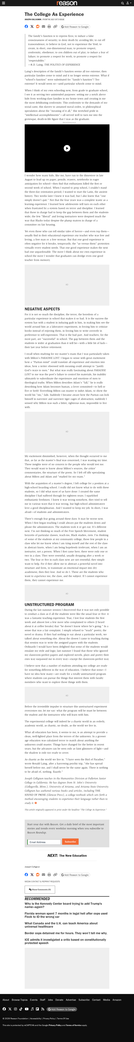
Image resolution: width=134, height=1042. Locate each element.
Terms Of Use (63, 1018)
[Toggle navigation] (3, 3)
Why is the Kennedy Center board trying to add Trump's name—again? (63, 905)
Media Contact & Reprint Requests (42, 881)
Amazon (117, 999)
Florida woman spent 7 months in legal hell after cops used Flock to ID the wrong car (66, 915)
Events (33, 999)
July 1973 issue (57, 19)
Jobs (50, 999)
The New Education (67, 855)
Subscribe (70, 841)
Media (106, 999)
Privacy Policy (49, 1018)
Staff (42, 999)
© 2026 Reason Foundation (15, 1018)
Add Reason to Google (76, 26)
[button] (128, 3)
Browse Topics (19, 999)
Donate (59, 999)
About (6, 999)
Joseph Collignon (33, 19)
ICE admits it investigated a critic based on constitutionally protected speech (65, 941)
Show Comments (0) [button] (41, 889)
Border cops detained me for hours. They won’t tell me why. (66, 933)
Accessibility (35, 1018)
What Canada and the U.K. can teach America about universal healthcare (61, 924)
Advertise (71, 999)
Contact (96, 999)
